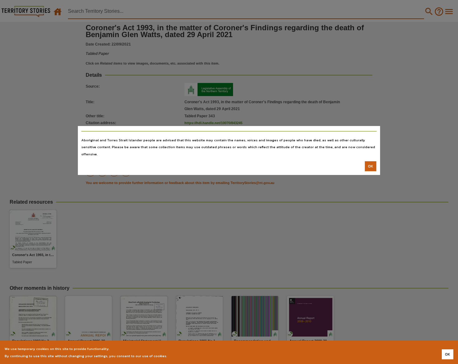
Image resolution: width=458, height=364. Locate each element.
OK (370, 166)
